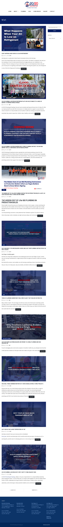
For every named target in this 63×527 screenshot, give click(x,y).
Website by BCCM (46, 524)
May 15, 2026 (6, 251)
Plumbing (9, 338)
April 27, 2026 (6, 386)
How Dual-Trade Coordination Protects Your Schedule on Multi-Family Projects (22, 383)
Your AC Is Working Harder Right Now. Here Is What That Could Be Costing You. (22, 298)
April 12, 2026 (6, 474)
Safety (4, 468)
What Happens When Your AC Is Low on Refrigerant (15, 53)
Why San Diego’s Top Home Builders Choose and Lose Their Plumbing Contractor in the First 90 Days (24, 249)
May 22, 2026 (6, 196)
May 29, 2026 (6, 149)
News (4, 97)
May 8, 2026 (5, 300)
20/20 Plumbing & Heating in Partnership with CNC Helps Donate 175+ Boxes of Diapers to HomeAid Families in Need (22, 102)
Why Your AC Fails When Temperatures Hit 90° (13, 429)
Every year (4, 436)
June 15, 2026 (6, 55)
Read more (24, 68)
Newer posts (34, 490)
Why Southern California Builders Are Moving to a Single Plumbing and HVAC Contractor (21, 342)
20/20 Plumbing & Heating (9, 477)
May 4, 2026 (5, 345)
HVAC (4, 50)
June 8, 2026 (5, 104)
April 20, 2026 (6, 431)
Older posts (13, 490)
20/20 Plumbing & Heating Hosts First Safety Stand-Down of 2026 (19, 472)
